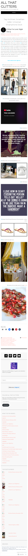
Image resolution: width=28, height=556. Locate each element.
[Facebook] (6, 355)
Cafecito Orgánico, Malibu (13, 524)
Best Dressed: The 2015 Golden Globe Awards (12, 449)
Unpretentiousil (4, 345)
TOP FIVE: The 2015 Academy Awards (10, 425)
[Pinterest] (10, 355)
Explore (15, 33)
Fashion (19, 33)
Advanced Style (5, 429)
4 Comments (24, 337)
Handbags (3, 35)
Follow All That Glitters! (10, 395)
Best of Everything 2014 (7, 456)
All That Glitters (9, 5)
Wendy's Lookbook (12, 345)
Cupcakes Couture (12, 533)
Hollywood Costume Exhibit (8, 439)
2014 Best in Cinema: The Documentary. (10, 454)
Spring (11, 342)
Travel (15, 35)
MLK (3, 445)
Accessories (7, 33)
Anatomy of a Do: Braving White (9, 416)
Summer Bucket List (12, 536)
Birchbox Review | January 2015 (8, 437)
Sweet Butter (5, 435)
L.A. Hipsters (11, 341)
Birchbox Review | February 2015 (9, 420)
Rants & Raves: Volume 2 (7, 431)
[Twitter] (14, 355)
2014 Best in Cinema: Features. (8, 451)
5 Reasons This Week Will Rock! (9, 433)
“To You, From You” (6, 460)
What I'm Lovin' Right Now (13, 483)
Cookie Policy (4, 550)
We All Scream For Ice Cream (8, 447)
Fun (24, 33)
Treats (18, 35)
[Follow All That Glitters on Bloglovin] (14, 388)
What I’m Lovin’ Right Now (7, 423)
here (25, 285)
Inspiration (8, 35)
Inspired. (4, 418)
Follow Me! (6, 405)
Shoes (12, 35)
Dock (18, 160)
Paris (2, 342)
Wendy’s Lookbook (17, 64)
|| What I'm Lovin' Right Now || (14, 489)
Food (22, 33)
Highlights (4, 422)
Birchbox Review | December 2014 (9, 453)
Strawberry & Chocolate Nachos (7, 343)
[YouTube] (19, 355)
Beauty (12, 33)
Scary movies (6, 342)
